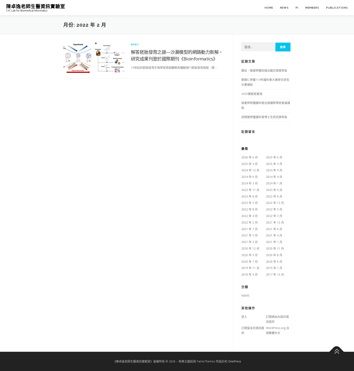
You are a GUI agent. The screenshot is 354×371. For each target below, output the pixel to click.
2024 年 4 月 (274, 177)
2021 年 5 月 (249, 235)
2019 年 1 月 (274, 268)
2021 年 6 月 (274, 229)
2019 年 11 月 (250, 268)
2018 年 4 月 (249, 274)
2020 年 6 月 (274, 261)
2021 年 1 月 (274, 242)
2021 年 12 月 (275, 222)
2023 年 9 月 (274, 190)
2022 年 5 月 (274, 209)
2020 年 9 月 (249, 255)
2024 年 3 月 (249, 183)
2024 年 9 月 (274, 170)
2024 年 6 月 (249, 177)
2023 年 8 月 (249, 196)
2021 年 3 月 (249, 242)
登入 (244, 317)
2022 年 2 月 (249, 222)
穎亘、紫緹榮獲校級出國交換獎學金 (264, 70)
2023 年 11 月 (250, 190)
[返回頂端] (336, 352)
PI (297, 7)
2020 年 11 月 (275, 248)
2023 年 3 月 (249, 203)
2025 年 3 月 (274, 164)
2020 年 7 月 (249, 261)
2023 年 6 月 (274, 196)
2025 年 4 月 (249, 164)
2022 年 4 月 (249, 216)
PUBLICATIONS (337, 7)
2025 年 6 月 (274, 157)
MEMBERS (312, 7)
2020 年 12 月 (250, 248)
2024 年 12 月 (250, 170)
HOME (269, 7)
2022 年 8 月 (249, 209)
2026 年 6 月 (249, 157)
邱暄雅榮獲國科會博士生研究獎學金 (264, 117)
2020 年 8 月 (274, 255)
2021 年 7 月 (249, 229)
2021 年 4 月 (274, 235)
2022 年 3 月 (274, 216)
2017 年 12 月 (275, 274)
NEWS (284, 7)
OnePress (234, 361)
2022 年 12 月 (275, 203)
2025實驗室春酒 (251, 94)
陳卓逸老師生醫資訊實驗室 (35, 6)
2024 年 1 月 (274, 183)
